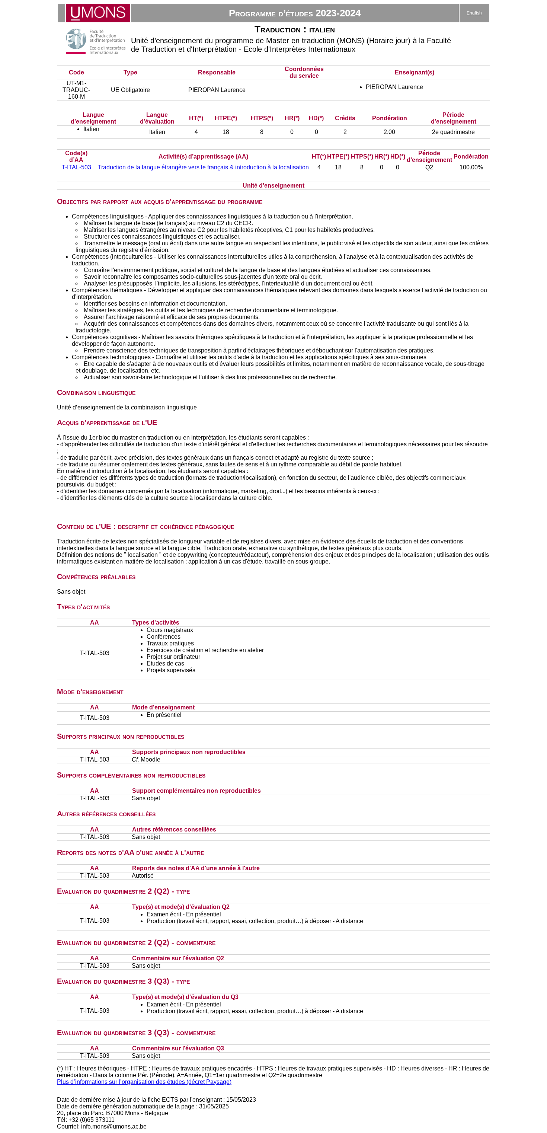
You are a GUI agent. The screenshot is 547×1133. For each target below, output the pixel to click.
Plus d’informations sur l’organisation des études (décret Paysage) (144, 1082)
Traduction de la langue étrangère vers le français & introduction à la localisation (203, 167)
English (474, 13)
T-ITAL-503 (76, 167)
